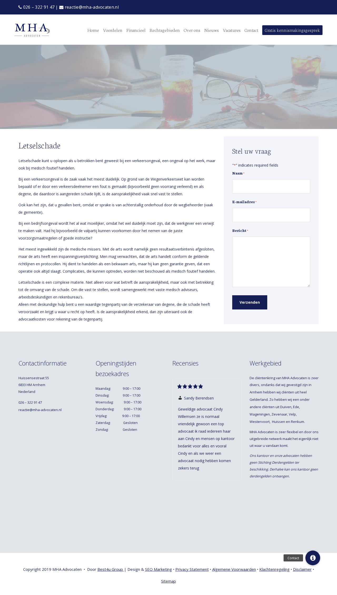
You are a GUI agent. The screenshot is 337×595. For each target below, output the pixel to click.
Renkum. (298, 421)
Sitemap (168, 581)
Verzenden (250, 302)
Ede (296, 406)
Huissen (278, 421)
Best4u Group (110, 569)
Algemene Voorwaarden (234, 569)
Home (93, 30)
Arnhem (256, 392)
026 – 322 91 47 (38, 7)
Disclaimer (302, 569)
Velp (292, 414)
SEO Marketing (158, 569)
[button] (312, 558)
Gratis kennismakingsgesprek (292, 30)
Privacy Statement (192, 569)
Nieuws (211, 30)
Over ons (192, 30)
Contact (251, 30)
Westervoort (260, 421)
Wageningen (260, 414)
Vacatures (232, 30)
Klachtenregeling (274, 569)
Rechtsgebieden (165, 30)
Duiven (285, 406)
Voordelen (112, 30)
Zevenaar (279, 414)
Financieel (136, 30)
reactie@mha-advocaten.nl (91, 7)
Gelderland (259, 399)
